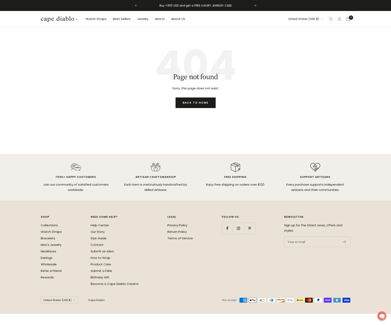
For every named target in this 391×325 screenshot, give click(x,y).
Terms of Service (180, 238)
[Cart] (348, 19)
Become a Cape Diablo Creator (115, 284)
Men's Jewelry (51, 245)
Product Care (101, 264)
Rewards (47, 277)
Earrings (46, 258)
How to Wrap (100, 258)
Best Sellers (122, 19)
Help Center (100, 225)
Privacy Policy (177, 225)
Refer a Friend (51, 271)
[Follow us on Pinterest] (249, 228)
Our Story (98, 232)
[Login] (339, 19)
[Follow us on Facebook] (227, 228)
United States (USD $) (303, 19)
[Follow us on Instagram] (238, 228)
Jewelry (142, 19)
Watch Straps (96, 19)
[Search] (331, 19)
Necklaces (48, 251)
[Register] (344, 241)
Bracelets (48, 238)
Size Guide (99, 238)
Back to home (196, 103)
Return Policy (177, 232)
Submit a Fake (101, 271)
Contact (97, 245)
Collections (49, 225)
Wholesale (49, 264)
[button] (382, 316)
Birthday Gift (100, 277)
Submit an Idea (102, 251)
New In (160, 19)
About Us (178, 19)
